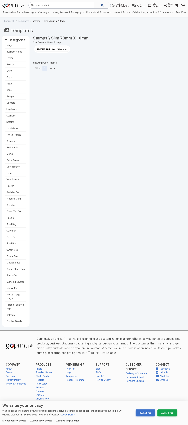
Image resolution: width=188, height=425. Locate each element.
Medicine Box (13, 262)
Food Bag (11, 224)
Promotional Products (98, 12)
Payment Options (135, 381)
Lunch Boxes (13, 128)
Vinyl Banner (12, 179)
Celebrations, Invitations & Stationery (152, 12)
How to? (100, 376)
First (38, 68)
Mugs (9, 45)
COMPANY (13, 364)
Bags (9, 90)
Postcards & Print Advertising (18, 12)
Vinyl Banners (42, 398)
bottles (10, 122)
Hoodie (10, 218)
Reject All (145, 413)
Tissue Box (12, 256)
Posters (40, 379)
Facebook (165, 368)
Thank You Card (14, 211)
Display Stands (14, 321)
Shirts (9, 70)
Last (51, 68)
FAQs (98, 372)
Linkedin (164, 372)
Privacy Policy (13, 379)
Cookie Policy (68, 414)
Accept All (167, 413)
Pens (9, 83)
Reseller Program (75, 379)
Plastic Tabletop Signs (15, 306)
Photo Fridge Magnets (13, 296)
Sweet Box (12, 250)
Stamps (10, 64)
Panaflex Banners (45, 372)
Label (9, 173)
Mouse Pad (12, 288)
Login (68, 372)
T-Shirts (40, 387)
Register (70, 368)
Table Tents (12, 160)
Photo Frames (13, 134)
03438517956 (122, 6)
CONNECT (162, 364)
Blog (98, 368)
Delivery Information (136, 373)
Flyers (9, 58)
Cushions (11, 115)
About (9, 368)
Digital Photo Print (16, 269)
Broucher (11, 205)
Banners (10, 141)
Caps (9, 77)
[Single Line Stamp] (52, 49)
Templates (71, 376)
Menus (9, 154)
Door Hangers (13, 166)
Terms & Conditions (16, 383)
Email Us (164, 379)
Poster (10, 186)
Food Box (11, 243)
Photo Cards (42, 376)
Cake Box (11, 230)
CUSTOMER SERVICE (134, 367)
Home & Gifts (121, 12)
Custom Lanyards (15, 281)
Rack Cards (12, 147)
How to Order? (103, 379)
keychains (11, 109)
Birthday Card (13, 192)
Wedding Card (13, 198)
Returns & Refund (135, 377)
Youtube (164, 376)
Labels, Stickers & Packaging (67, 12)
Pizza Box (11, 237)
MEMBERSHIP (75, 364)
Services (10, 376)
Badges (10, 96)
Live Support (141, 5)
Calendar (10, 315)
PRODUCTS (43, 364)
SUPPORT (102, 364)
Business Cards (14, 51)
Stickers (10, 102)
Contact (10, 372)
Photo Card (12, 275)
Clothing (42, 12)
